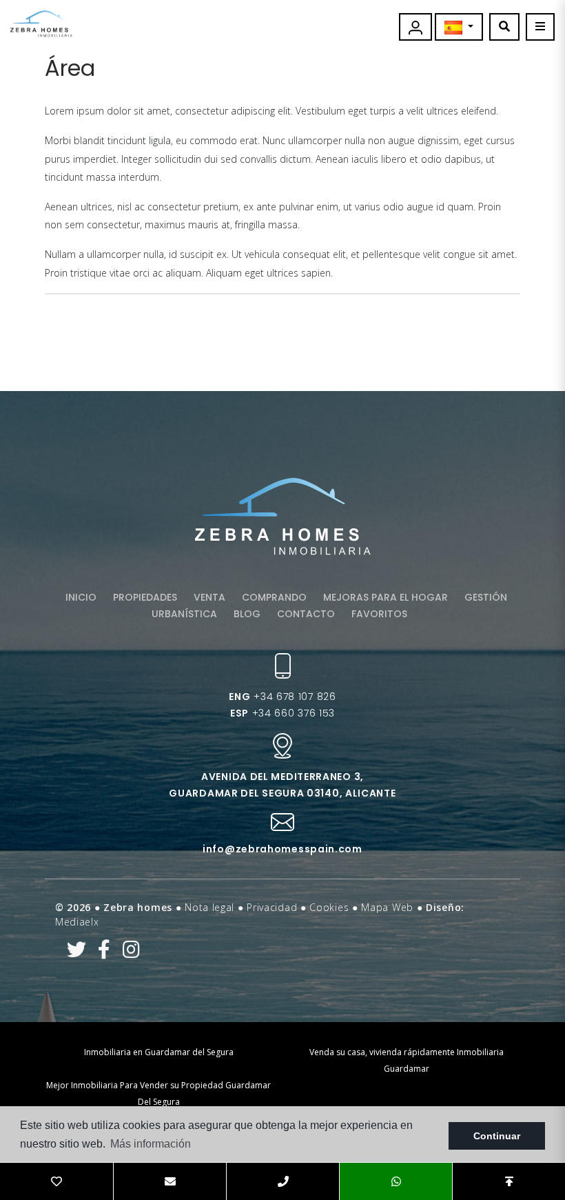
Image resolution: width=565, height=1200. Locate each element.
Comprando (274, 597)
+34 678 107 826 (282, 696)
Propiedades (145, 597)
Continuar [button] (496, 1135)
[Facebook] (104, 952)
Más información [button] (150, 1144)
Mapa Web (387, 907)
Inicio (80, 597)
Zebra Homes (41, 23)
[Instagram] (131, 952)
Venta (209, 597)
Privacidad (272, 907)
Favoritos (379, 614)
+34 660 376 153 (282, 713)
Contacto (306, 614)
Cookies (329, 907)
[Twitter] (77, 952)
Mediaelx (77, 921)
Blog (247, 614)
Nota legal (209, 907)
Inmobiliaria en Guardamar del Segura (159, 1052)
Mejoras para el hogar (385, 597)
